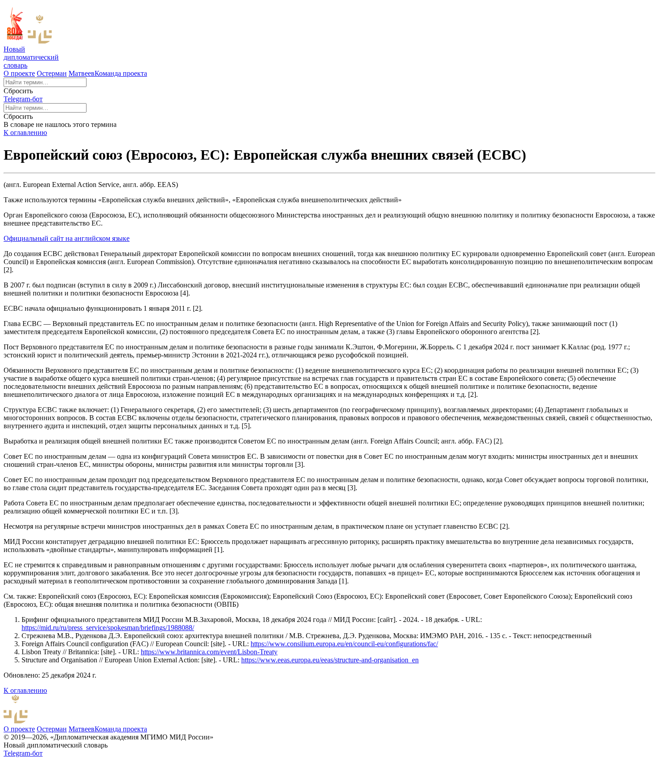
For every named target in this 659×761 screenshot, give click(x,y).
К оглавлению (25, 132)
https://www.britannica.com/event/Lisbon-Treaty (209, 652)
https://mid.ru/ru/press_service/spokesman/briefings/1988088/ (108, 627)
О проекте (19, 73)
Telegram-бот (23, 99)
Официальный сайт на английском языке (67, 238)
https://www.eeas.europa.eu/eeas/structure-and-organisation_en (330, 660)
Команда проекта (121, 73)
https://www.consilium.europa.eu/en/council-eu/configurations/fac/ (344, 644)
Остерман (52, 73)
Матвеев (82, 73)
